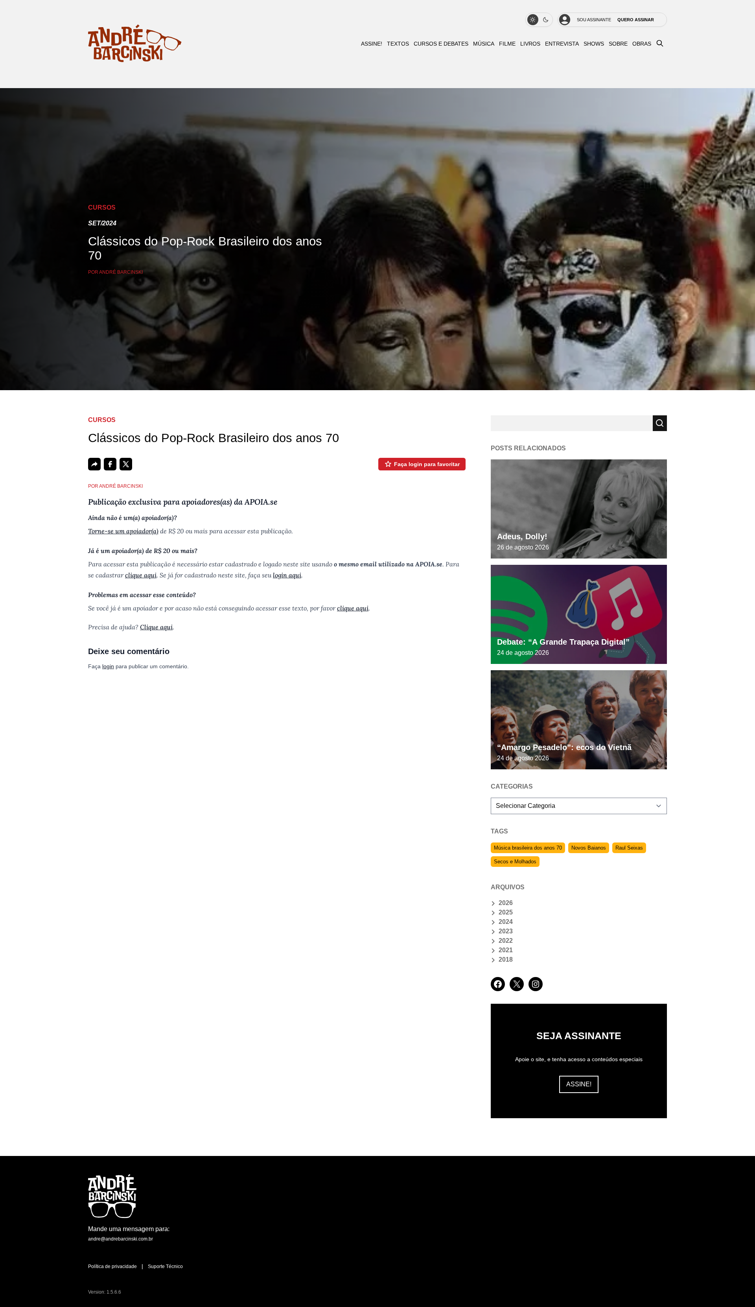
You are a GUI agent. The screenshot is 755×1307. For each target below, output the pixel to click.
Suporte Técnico (165, 1266)
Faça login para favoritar (427, 464)
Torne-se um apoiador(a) (123, 531)
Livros (530, 44)
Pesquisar (660, 423)
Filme (507, 44)
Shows (594, 44)
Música (483, 44)
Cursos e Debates (441, 44)
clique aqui (141, 575)
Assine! (578, 1084)
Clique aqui (156, 627)
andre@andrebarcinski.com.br (120, 1239)
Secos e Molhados (515, 862)
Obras (641, 44)
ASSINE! (371, 44)
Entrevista (562, 44)
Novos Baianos (588, 848)
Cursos (102, 207)
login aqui (287, 575)
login (108, 666)
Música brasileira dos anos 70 (528, 848)
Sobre (618, 44)
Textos (398, 44)
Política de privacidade (112, 1266)
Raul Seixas (629, 848)
